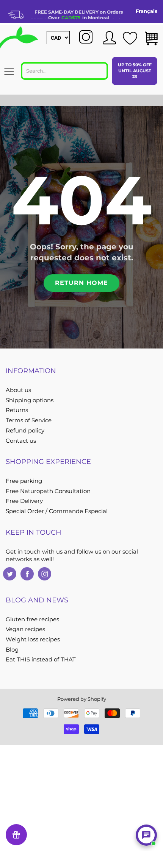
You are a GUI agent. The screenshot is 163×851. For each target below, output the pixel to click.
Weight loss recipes (33, 639)
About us (18, 390)
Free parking (24, 481)
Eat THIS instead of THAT (41, 659)
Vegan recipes (25, 629)
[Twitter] (9, 573)
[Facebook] (27, 573)
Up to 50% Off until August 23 (135, 70)
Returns (17, 410)
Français (146, 11)
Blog (12, 649)
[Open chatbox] (146, 835)
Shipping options (29, 400)
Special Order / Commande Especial (57, 511)
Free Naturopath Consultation (48, 491)
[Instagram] (44, 573)
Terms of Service (29, 420)
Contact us (21, 440)
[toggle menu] (9, 71)
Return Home (81, 282)
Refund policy (25, 430)
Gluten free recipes (32, 619)
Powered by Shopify (81, 699)
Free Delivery (24, 501)
